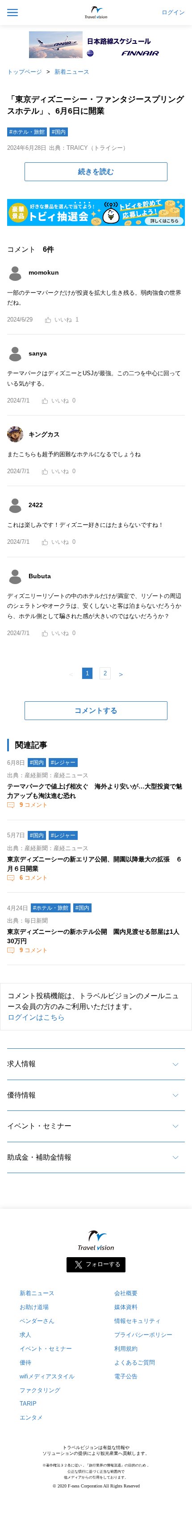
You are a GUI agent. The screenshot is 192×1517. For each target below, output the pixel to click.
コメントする (96, 710)
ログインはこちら (36, 1017)
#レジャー (63, 762)
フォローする (103, 1264)
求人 (25, 1334)
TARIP (28, 1403)
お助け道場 (34, 1307)
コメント (34, 804)
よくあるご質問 (134, 1362)
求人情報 (21, 1064)
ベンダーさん (37, 1321)
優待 (25, 1362)
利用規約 (126, 1348)
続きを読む (96, 171)
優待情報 (21, 1095)
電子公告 (126, 1376)
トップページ (24, 71)
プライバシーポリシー (143, 1334)
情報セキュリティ (137, 1321)
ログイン (173, 12)
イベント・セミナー (39, 1126)
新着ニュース (71, 71)
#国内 (59, 132)
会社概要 (126, 1293)
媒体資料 (126, 1307)
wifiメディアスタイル (47, 1376)
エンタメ (31, 1417)
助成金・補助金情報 (39, 1157)
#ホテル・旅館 (27, 132)
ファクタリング (40, 1390)
